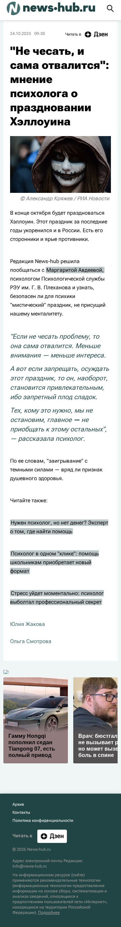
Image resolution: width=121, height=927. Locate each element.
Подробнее (49, 912)
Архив (18, 804)
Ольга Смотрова (30, 641)
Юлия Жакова (27, 624)
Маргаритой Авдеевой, (75, 270)
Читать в (73, 34)
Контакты (21, 812)
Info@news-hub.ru (29, 866)
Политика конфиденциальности (42, 820)
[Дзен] (52, 836)
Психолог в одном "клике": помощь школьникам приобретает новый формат (54, 562)
